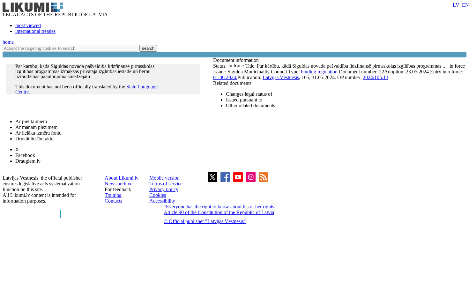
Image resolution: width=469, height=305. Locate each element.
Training (113, 195)
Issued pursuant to (244, 99)
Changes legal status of (249, 94)
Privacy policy (163, 189)
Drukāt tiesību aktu (34, 138)
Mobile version (164, 178)
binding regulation (319, 71)
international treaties (35, 31)
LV (456, 5)
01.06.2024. (225, 77)
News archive (118, 183)
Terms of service (165, 183)
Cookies (157, 195)
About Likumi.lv (121, 178)
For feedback (118, 189)
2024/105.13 (375, 77)
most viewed (28, 25)
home (8, 42)
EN (465, 5)
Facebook (25, 155)
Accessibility (162, 201)
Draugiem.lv (28, 161)
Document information (236, 60)
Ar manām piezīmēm (36, 127)
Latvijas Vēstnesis (281, 77)
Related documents (232, 83)
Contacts (113, 201)
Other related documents (250, 105)
